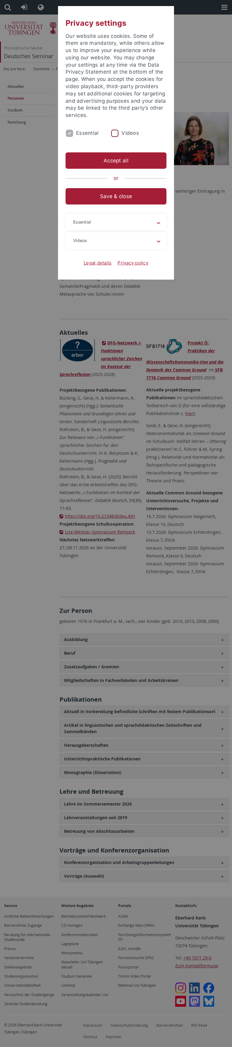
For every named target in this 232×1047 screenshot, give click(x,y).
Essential (87, 133)
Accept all (116, 161)
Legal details (97, 263)
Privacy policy (133, 263)
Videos (130, 133)
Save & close (116, 196)
